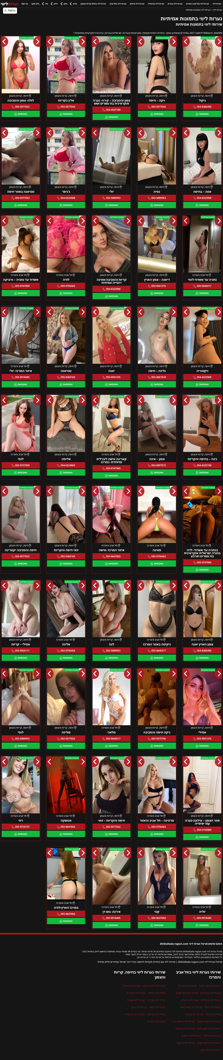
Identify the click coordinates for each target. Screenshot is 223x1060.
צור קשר (24, 3)
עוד (46, 3)
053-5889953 (158, 198)
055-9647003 (113, 556)
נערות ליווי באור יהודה (210, 985)
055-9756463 (68, 286)
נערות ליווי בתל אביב (118, 3)
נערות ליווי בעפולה (156, 1014)
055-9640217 (204, 286)
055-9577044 (158, 106)
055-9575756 (158, 738)
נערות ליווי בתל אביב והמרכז (197, 3)
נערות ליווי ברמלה (212, 1035)
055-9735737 (22, 826)
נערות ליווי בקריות (156, 1021)
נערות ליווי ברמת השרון (209, 1043)
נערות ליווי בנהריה (156, 1000)
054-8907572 (158, 465)
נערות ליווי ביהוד (212, 1007)
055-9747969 (22, 286)
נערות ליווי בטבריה (136, 993)
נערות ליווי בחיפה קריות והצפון (93, 3)
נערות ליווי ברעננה (186, 1043)
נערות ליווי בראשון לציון (209, 1028)
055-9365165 (68, 377)
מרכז (75, 3)
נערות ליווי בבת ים (175, 3)
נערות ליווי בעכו (139, 1007)
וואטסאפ (204, 113)
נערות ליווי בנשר (157, 1007)
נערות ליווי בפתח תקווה (209, 1021)
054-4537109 (113, 109)
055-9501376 (158, 286)
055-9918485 (22, 377)
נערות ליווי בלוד (213, 1014)
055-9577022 (22, 106)
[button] (10, 11)
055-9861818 (158, 377)
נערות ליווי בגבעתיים (210, 993)
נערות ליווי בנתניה (194, 1014)
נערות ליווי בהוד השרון (187, 993)
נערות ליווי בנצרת (136, 1000)
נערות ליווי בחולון (137, 3)
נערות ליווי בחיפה (156, 993)
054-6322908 (204, 198)
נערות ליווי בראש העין (184, 1021)
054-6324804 (68, 465)
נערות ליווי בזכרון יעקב (154, 985)
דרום (56, 3)
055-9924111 (22, 650)
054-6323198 (204, 465)
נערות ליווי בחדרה (131, 985)
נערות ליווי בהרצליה (156, 3)
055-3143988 (204, 829)
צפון (65, 3)
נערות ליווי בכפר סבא (191, 1007)
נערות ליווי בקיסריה (134, 1014)
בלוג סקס (35, 3)
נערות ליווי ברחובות (185, 1028)
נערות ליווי (217, 3)
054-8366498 (204, 106)
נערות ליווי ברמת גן (191, 1035)
